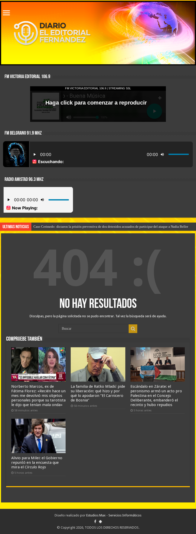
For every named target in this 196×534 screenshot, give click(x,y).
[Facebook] (95, 521)
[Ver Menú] (6, 13)
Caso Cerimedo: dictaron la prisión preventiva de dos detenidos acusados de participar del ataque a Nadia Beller (110, 226)
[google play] (100, 521)
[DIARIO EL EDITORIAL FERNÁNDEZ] (98, 33)
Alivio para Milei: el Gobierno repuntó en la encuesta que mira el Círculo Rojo (36, 462)
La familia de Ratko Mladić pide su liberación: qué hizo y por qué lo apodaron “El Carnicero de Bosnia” (98, 393)
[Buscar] (133, 328)
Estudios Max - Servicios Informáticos (113, 515)
